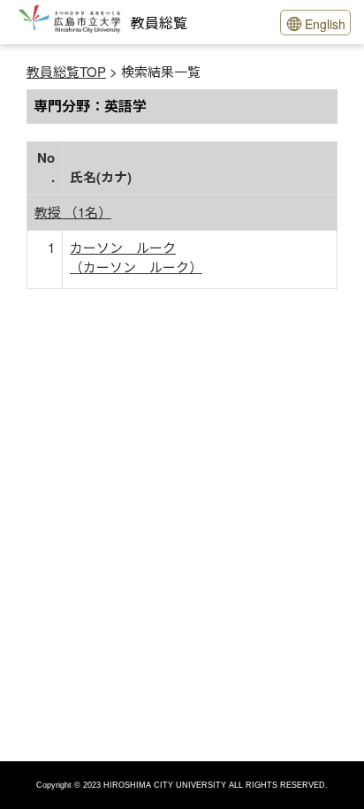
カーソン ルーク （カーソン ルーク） (136, 257)
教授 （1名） (72, 211)
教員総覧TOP (66, 71)
